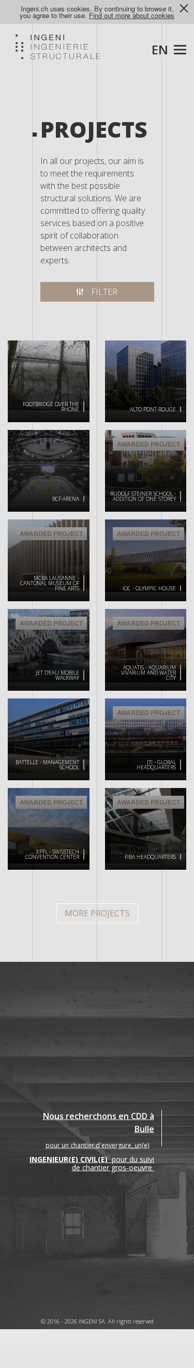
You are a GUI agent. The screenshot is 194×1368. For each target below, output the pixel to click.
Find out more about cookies (131, 15)
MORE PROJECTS (97, 913)
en (160, 49)
